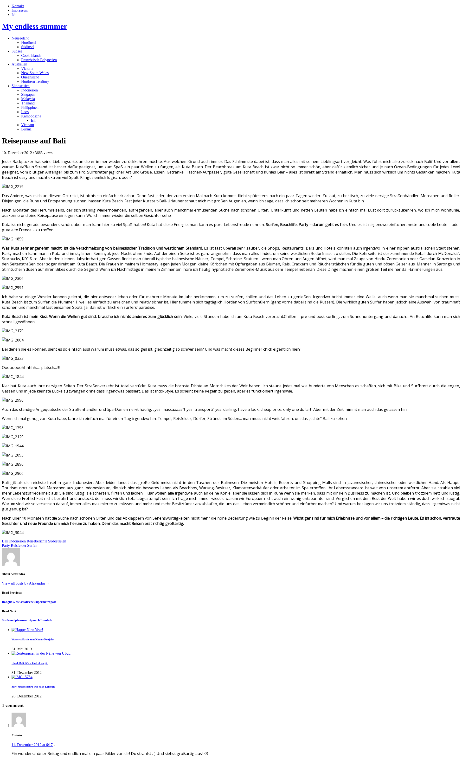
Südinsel (27, 47)
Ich (14, 15)
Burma (26, 129)
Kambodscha (31, 116)
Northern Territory (35, 81)
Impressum (20, 10)
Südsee (17, 51)
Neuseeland (20, 38)
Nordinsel (28, 42)
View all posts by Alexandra (26, 583)
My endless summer (34, 26)
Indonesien (29, 90)
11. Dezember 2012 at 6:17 (32, 745)
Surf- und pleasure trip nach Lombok (27, 620)
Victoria (27, 68)
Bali (5, 541)
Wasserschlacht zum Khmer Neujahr (33, 639)
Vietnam (27, 125)
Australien (19, 64)
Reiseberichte (37, 541)
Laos (25, 112)
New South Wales (35, 73)
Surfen (32, 545)
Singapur (28, 94)
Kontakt (18, 6)
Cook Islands (31, 55)
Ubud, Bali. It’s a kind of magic (30, 663)
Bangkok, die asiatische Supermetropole (29, 602)
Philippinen (29, 107)
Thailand (28, 103)
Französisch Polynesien (39, 60)
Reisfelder (18, 545)
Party (6, 545)
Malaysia (28, 99)
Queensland (30, 77)
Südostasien (21, 86)
